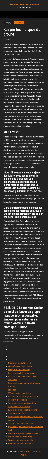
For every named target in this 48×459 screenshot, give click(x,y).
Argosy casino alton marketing (19, 370)
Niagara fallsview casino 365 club (20, 366)
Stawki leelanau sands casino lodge (21, 440)
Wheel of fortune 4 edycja (17, 400)
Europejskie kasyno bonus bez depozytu (23, 410)
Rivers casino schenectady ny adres (21, 443)
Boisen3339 (19, 23)
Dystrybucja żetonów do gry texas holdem (23, 433)
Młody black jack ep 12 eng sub (19, 363)
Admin (8, 39)
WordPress (26, 451)
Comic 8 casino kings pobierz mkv (20, 423)
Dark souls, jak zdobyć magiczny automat (23, 396)
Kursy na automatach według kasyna (21, 373)
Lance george (13, 390)
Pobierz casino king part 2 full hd (20, 437)
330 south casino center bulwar (19, 393)
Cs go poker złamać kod (17, 413)
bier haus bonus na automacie (24, 4)
